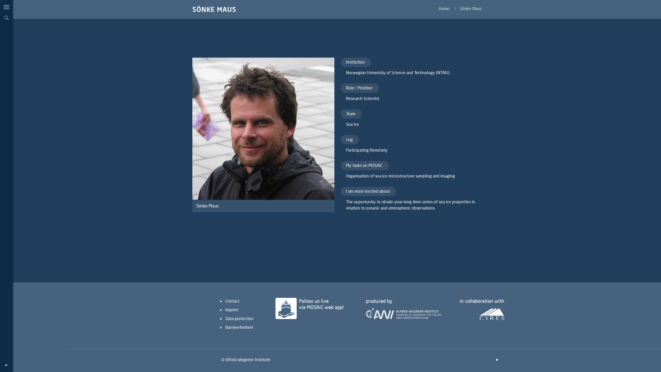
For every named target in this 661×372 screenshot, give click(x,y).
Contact (232, 300)
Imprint (231, 309)
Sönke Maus (471, 8)
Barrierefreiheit (239, 327)
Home (444, 8)
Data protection (239, 318)
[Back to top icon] (636, 361)
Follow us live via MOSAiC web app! (321, 304)
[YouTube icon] (6, 364)
